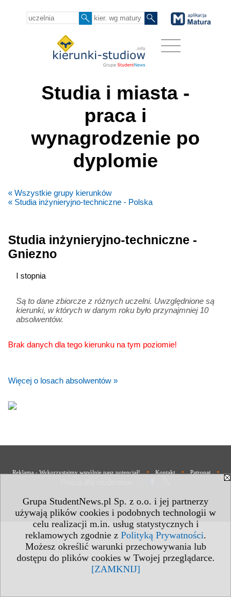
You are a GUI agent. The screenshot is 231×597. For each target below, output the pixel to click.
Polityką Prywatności (162, 535)
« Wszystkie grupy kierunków (60, 192)
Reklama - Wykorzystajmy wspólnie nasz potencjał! (76, 472)
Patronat (200, 472)
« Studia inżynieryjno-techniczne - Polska (80, 202)
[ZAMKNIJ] (115, 569)
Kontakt (165, 472)
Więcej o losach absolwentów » (63, 380)
